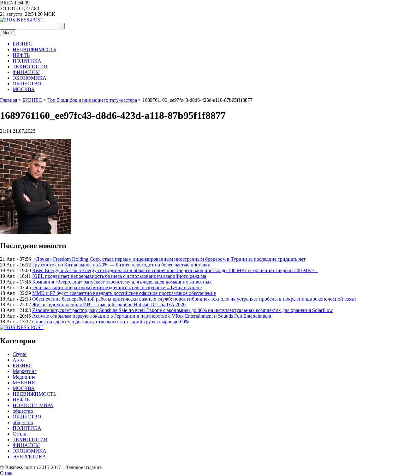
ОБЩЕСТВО (27, 83)
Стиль (19, 433)
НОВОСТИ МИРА (33, 405)
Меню (8, 32)
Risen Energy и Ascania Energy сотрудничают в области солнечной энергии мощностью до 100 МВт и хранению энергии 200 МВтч (175, 270)
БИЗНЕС (22, 43)
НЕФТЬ (21, 55)
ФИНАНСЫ (26, 72)
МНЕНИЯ (24, 382)
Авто (18, 360)
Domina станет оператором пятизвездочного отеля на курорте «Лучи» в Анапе (117, 287)
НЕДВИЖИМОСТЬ (34, 49)
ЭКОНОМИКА (29, 78)
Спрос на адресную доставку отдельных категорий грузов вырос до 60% (110, 321)
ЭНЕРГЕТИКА (29, 456)
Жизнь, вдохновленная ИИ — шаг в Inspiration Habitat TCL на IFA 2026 (109, 304)
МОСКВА (24, 89)
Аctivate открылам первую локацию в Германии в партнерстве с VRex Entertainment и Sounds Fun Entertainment (151, 316)
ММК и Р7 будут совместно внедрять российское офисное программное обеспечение (124, 293)
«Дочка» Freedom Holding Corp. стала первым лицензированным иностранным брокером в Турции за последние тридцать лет (169, 259)
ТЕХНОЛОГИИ (30, 66)
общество (23, 411)
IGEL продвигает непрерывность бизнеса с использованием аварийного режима (119, 276)
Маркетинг (25, 371)
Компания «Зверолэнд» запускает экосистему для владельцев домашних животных (122, 281)
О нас (6, 473)
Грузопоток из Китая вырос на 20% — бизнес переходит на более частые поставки (121, 264)
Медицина (24, 377)
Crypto (20, 354)
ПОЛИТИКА (27, 61)
